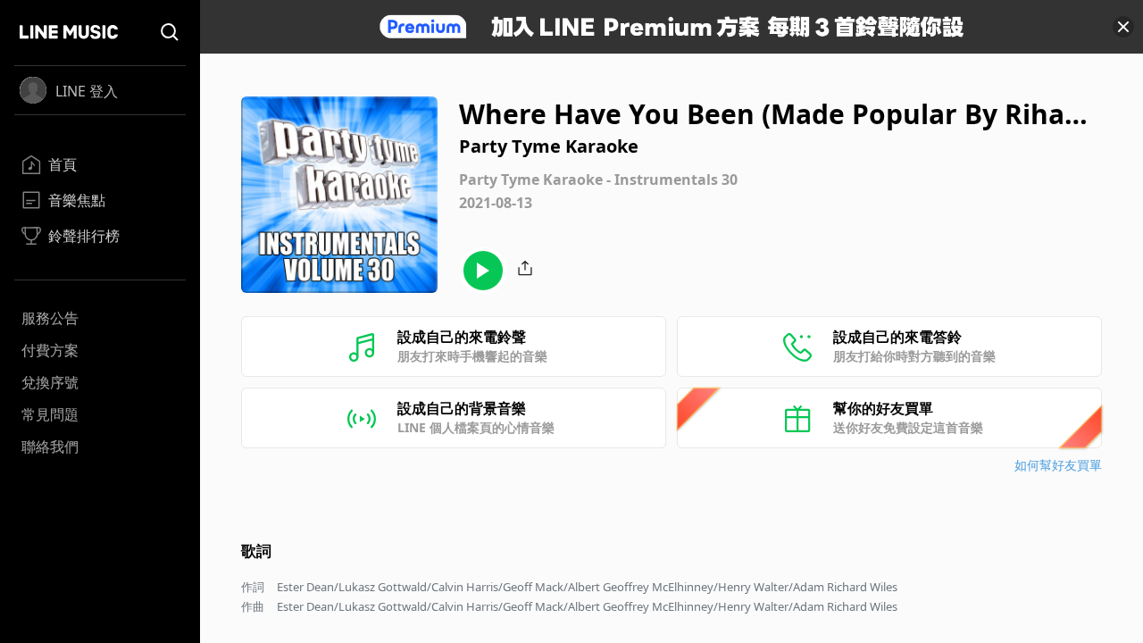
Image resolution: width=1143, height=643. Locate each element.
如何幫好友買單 (1058, 464)
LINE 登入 (86, 91)
